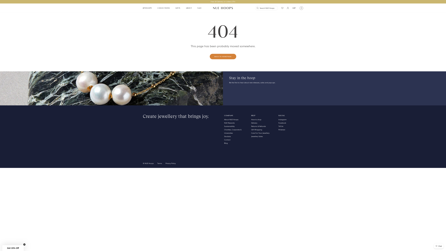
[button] (13, 248)
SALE (199, 8)
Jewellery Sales (257, 136)
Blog (226, 143)
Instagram (282, 119)
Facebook (282, 123)
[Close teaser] (24, 244)
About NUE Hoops (231, 119)
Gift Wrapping (256, 129)
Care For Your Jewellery (260, 133)
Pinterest (281, 129)
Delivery (254, 123)
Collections (163, 8)
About (189, 8)
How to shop (256, 119)
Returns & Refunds (258, 126)
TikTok (280, 126)
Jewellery (147, 8)
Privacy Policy (171, 163)
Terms (159, 163)
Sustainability (229, 126)
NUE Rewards (229, 123)
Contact (227, 140)
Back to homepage (223, 56)
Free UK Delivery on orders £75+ (223, 1)
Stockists (227, 136)
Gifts (177, 8)
